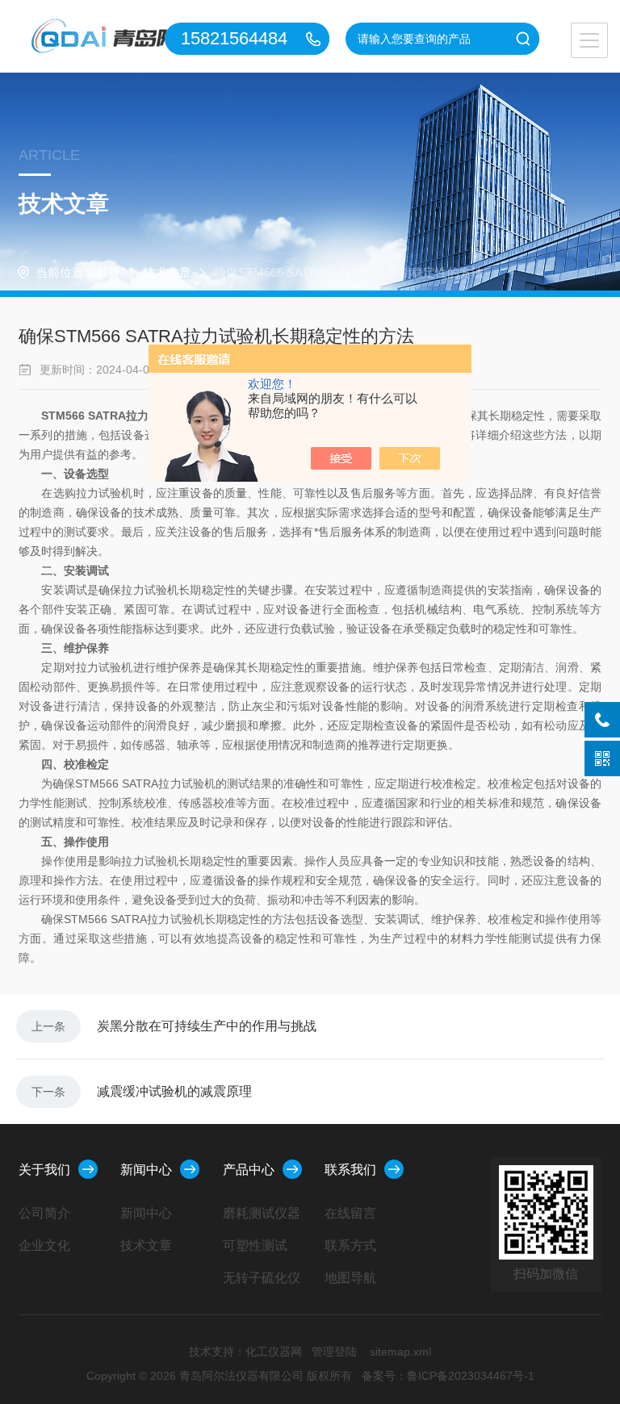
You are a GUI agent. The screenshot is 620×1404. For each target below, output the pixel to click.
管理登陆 (334, 1351)
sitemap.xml (400, 1351)
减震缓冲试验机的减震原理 (174, 1091)
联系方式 (350, 1245)
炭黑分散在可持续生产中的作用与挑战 (206, 1026)
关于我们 (44, 1169)
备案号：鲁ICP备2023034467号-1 (448, 1375)
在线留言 (350, 1213)
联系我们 (350, 1169)
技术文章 (167, 272)
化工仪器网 (273, 1351)
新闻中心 (146, 1169)
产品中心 (248, 1169)
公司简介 (44, 1213)
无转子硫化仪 (261, 1278)
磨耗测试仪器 (261, 1213)
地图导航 (350, 1278)
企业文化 (44, 1245)
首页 (108, 272)
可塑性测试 (255, 1245)
